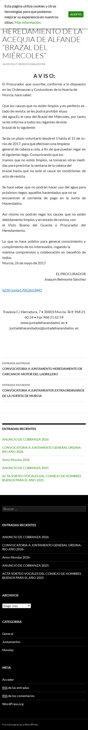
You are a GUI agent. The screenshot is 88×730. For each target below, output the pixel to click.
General (7, 634)
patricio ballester (32, 64)
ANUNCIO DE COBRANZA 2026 (25, 439)
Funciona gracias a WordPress (20, 724)
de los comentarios (18, 696)
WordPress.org (12, 704)
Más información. (27, 22)
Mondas (8, 650)
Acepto (75, 14)
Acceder (8, 679)
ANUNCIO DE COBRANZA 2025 (25, 468)
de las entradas (15, 688)
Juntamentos (11, 642)
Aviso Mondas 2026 (16, 460)
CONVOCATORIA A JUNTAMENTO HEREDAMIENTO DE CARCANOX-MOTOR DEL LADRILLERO (42, 368)
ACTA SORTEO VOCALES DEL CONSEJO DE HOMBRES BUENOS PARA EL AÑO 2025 (41, 478)
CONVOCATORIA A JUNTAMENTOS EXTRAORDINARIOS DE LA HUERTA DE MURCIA (43, 390)
